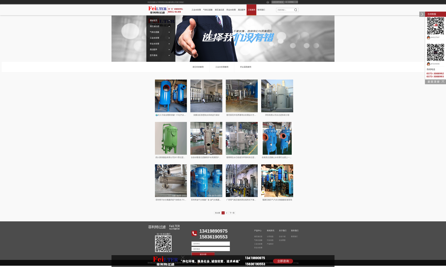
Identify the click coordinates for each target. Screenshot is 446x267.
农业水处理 (231, 10)
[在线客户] (422, 14)
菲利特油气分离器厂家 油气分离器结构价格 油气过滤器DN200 (216, 200)
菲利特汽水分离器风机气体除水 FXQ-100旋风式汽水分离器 (180, 200)
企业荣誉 (282, 240)
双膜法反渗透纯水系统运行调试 (206, 115)
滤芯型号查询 (278, 2)
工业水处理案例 (221, 67)
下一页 (232, 213)
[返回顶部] (435, 82)
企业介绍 (282, 236)
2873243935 (434, 64)
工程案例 (251, 10)
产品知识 (270, 244)
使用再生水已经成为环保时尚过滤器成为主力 (245, 157)
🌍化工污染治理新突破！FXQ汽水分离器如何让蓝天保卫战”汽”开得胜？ (185, 115)
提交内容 (203, 254)
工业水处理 (196, 10)
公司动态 (270, 236)
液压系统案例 (198, 67)
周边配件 (241, 10)
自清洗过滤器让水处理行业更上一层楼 (277, 157)
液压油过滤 (219, 10)
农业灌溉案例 (245, 67)
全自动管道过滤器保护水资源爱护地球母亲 (208, 157)
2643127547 (434, 37)
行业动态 (270, 240)
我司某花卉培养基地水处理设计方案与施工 (244, 115)
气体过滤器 (207, 10)
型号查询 (153, 55)
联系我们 (261, 10)
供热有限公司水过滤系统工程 (277, 115)
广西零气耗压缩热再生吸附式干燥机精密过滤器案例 (247, 200)
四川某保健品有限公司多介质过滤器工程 (172, 157)
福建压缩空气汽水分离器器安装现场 (277, 200)
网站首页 (153, 20)
